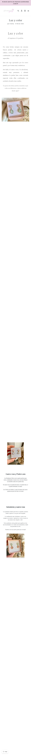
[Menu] (28, 10)
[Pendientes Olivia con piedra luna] (15, 464)
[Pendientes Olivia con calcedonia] (15, 557)
